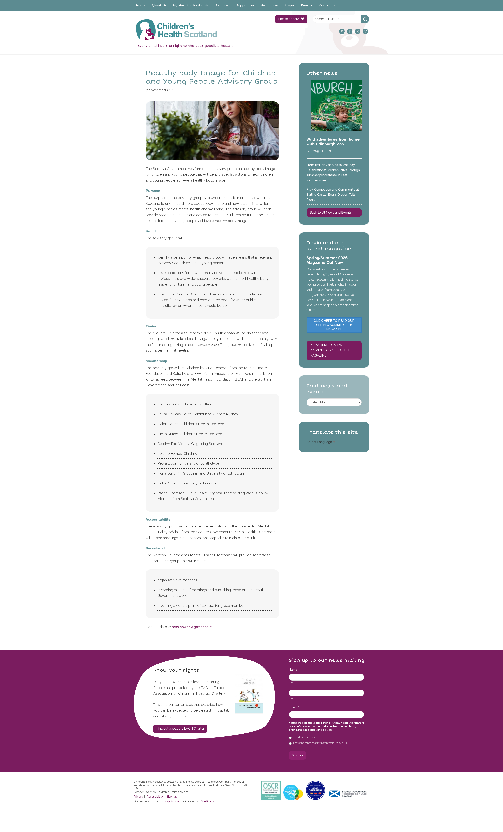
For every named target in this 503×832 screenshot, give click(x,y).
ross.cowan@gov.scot (190, 627)
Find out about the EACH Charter (180, 728)
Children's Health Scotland (200, 29)
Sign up (297, 755)
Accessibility (155, 796)
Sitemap (172, 796)
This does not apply (304, 737)
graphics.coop (173, 801)
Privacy (138, 796)
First (291, 682)
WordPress (207, 801)
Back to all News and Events (331, 212)
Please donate (288, 19)
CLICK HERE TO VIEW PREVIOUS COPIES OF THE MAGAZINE (330, 350)
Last (291, 698)
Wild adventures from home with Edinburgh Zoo (333, 141)
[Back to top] (491, 820)
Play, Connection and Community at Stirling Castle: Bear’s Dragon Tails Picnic (333, 195)
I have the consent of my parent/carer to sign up (320, 742)
